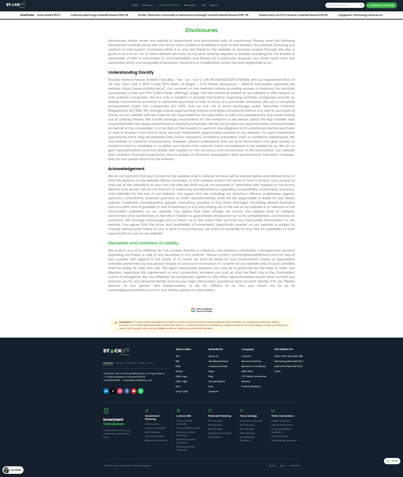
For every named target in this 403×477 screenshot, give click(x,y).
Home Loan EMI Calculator (184, 422)
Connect (246, 356)
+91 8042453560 (111, 380)
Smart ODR (182, 391)
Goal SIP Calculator (154, 436)
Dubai (151, 363)
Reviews (245, 381)
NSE (177, 356)
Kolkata (142, 363)
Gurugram (131, 363)
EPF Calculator (215, 425)
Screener (214, 391)
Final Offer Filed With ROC (288, 366)
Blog (211, 376)
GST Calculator (247, 425)
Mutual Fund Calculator (219, 433)
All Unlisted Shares (218, 361)
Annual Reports (217, 381)
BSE (177, 361)
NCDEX (179, 371)
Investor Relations (251, 386)
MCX (178, 386)
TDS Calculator (247, 429)
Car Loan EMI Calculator (188, 428)
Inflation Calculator (280, 421)
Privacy (272, 465)
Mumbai (120, 363)
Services (147, 5)
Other (277, 371)
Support (214, 5)
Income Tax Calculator (251, 421)
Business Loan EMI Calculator (185, 448)
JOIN (395, 461)
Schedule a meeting (381, 5)
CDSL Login (181, 381)
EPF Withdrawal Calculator (247, 439)
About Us (213, 356)
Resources (189, 5)
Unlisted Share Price (169, 5)
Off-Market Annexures (253, 376)
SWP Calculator (152, 432)
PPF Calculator (215, 421)
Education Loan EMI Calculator (186, 441)
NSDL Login (181, 376)
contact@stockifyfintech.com (137, 380)
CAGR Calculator (279, 436)
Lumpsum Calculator (155, 428)
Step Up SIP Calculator (282, 425)
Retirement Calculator (156, 440)
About (135, 5)
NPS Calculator (215, 429)
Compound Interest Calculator (281, 431)
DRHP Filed (247, 371)
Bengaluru (108, 363)
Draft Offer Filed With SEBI (288, 356)
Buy (203, 5)
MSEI (178, 366)
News (211, 371)
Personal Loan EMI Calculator (185, 434)
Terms (283, 465)
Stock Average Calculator (284, 440)
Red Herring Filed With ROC (289, 361)
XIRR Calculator (247, 433)
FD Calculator (215, 437)
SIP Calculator (152, 424)
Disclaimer (294, 465)
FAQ (211, 386)
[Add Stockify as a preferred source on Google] (201, 310)
